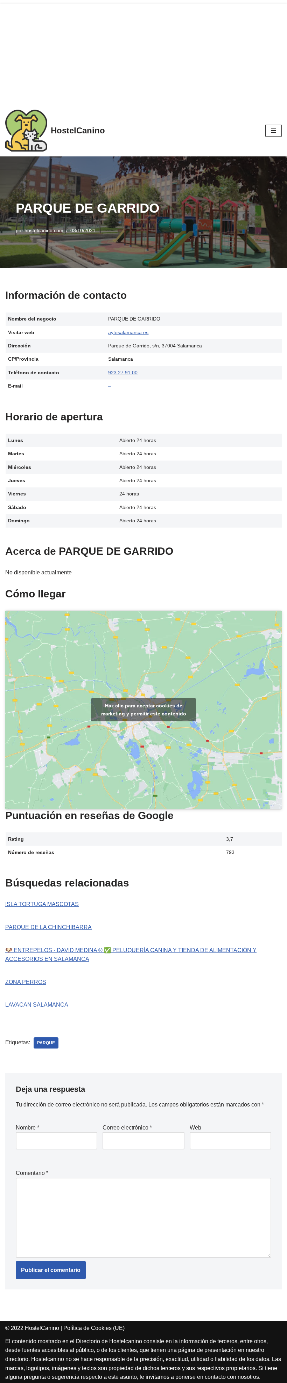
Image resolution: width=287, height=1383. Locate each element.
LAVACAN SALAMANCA (36, 1005)
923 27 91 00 (123, 372)
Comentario (32, 1173)
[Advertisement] (143, 52)
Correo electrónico (127, 1128)
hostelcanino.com (43, 230)
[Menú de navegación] (273, 131)
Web (195, 1128)
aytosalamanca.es (128, 332)
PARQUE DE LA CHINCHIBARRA (48, 927)
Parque (46, 1042)
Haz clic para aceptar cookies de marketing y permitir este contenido (143, 709)
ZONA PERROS (25, 982)
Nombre (27, 1128)
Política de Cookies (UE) (94, 1328)
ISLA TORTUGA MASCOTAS (42, 904)
